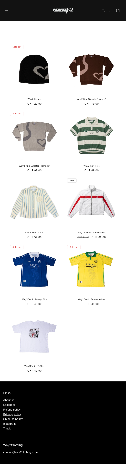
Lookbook (9, 404)
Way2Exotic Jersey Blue (34, 299)
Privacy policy (12, 414)
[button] (6, 10)
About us (8, 400)
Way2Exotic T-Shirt (34, 366)
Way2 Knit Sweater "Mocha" (91, 99)
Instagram (9, 423)
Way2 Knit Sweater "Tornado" (34, 166)
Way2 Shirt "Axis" (34, 232)
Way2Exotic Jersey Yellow (91, 299)
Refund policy (12, 409)
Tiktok (7, 428)
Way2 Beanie (34, 99)
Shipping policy (13, 419)
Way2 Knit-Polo (92, 166)
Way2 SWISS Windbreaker (91, 232)
